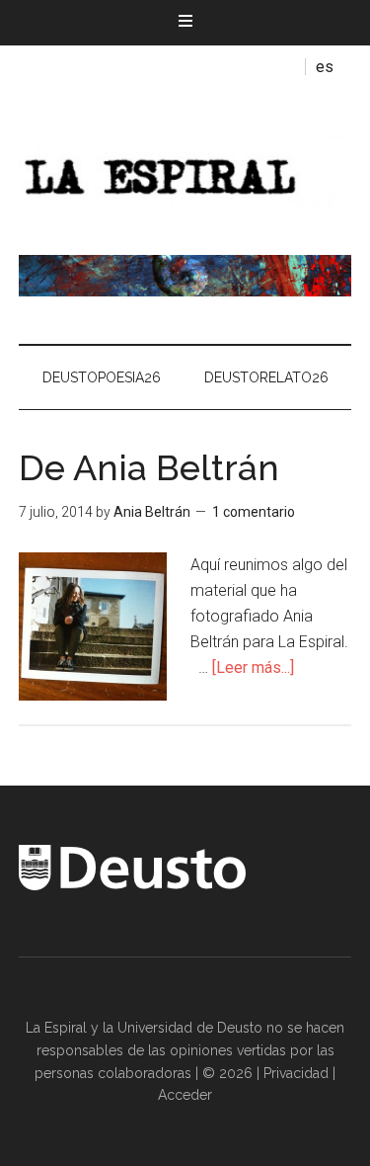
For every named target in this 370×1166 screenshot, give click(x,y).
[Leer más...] (253, 667)
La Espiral (185, 170)
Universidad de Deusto (189, 1028)
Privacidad (296, 1073)
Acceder (185, 1095)
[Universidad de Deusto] (132, 885)
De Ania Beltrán (149, 467)
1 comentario (253, 512)
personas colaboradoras (113, 1073)
